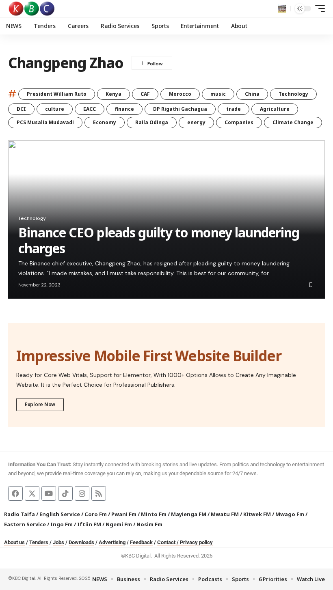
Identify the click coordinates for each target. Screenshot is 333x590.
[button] (282, 8)
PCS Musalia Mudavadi (45, 122)
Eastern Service (25, 524)
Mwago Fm (289, 514)
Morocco (180, 93)
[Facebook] (15, 493)
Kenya (113, 93)
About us (14, 542)
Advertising (112, 542)
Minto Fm (153, 514)
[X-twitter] (32, 493)
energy (196, 122)
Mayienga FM (188, 514)
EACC (89, 109)
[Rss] (98, 493)
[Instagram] (82, 493)
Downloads (81, 542)
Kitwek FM (257, 514)
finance (124, 109)
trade (233, 109)
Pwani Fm (123, 514)
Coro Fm (95, 514)
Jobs (58, 542)
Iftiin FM (89, 524)
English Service (59, 514)
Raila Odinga (151, 122)
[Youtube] (48, 493)
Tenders (38, 542)
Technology (293, 93)
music (218, 93)
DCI (21, 109)
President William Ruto (56, 93)
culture (54, 109)
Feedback (141, 542)
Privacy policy (196, 542)
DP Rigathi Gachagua (180, 109)
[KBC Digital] (32, 8)
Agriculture (275, 109)
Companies (239, 122)
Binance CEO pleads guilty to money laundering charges (158, 240)
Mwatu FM (225, 514)
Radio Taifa (19, 514)
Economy (104, 122)
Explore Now (40, 404)
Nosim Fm (148, 524)
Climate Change (293, 122)
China (252, 93)
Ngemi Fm (119, 524)
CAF (145, 93)
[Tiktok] (65, 493)
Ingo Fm (61, 524)
